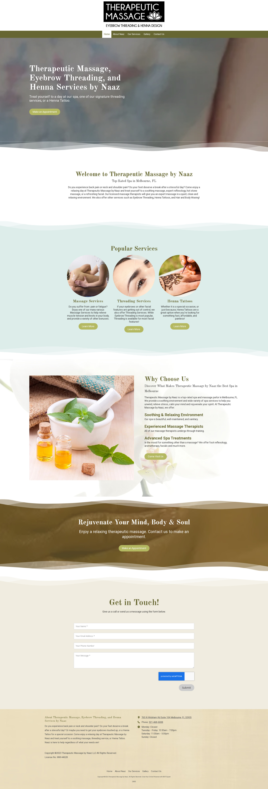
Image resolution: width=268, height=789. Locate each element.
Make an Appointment (45, 111)
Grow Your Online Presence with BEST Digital (156, 777)
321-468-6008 (156, 722)
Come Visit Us (155, 456)
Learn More (88, 326)
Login (134, 781)
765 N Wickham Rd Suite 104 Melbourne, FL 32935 (167, 717)
